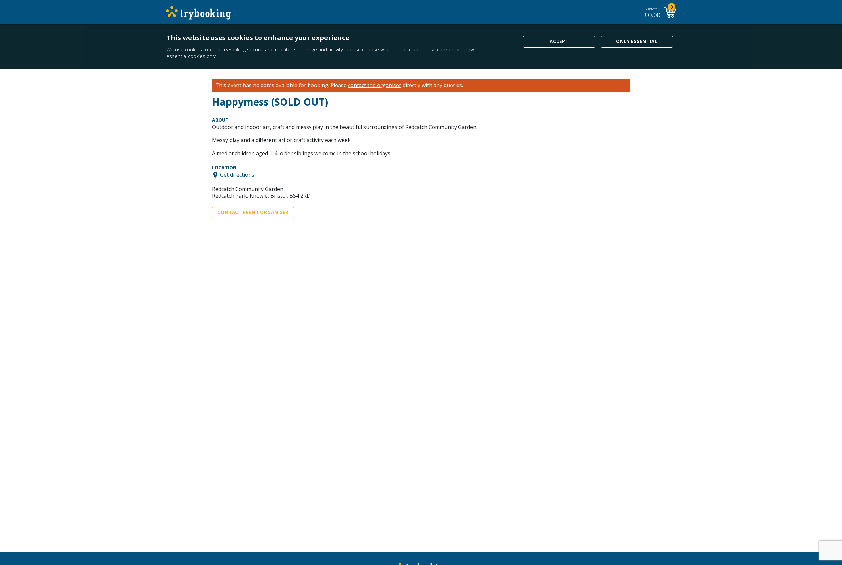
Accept (559, 41)
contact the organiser (374, 85)
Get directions (237, 174)
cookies (193, 49)
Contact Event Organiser (253, 212)
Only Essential (636, 41)
